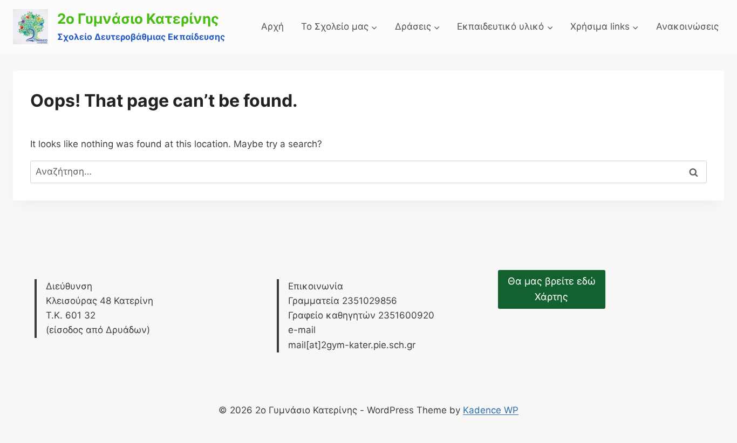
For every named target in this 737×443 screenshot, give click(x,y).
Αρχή (272, 26)
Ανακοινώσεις (687, 26)
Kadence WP (490, 410)
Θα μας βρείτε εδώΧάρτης (552, 288)
